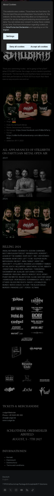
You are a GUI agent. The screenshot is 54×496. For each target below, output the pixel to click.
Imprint (6, 30)
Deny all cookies (17, 46)
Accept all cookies (39, 46)
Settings (10, 36)
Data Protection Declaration (17, 27)
